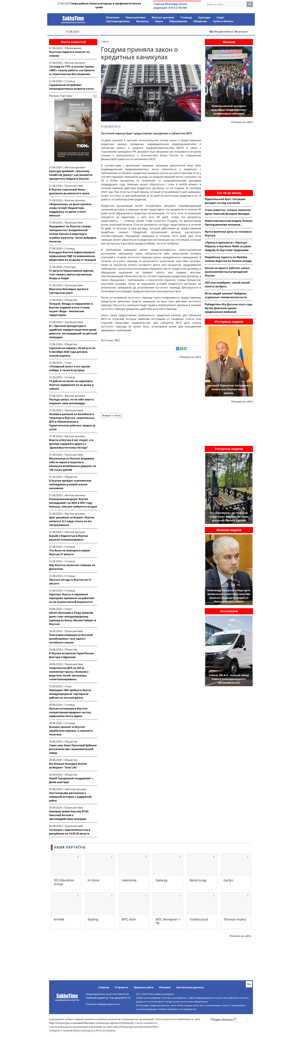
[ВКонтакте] (177, 348)
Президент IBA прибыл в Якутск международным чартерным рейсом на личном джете (70, 693)
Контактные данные (190, 987)
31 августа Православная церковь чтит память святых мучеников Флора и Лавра (71, 274)
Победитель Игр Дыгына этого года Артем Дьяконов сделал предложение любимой (228, 308)
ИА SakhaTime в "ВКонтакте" (231, 31)
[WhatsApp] (181, 348)
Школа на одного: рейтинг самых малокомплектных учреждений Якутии (227, 271)
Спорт (220, 17)
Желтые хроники (163, 17)
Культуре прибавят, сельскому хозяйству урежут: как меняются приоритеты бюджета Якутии (70, 174)
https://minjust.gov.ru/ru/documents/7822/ (135, 1026)
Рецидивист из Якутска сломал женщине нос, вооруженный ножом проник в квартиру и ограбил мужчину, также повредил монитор (72, 234)
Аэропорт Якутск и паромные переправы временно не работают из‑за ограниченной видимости (72, 598)
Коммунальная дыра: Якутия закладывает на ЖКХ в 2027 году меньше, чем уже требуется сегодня (73, 502)
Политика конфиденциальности (103, 1004)
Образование (178, 21)
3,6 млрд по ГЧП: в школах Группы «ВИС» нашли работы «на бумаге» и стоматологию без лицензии (72, 70)
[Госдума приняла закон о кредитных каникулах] (151, 92)
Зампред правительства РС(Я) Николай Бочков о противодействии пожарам (68, 815)
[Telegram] (185, 348)
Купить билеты (223, 21)
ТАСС (117, 340)
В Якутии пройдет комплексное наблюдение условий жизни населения (70, 484)
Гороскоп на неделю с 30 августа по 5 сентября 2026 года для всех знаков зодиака (72, 351)
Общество (200, 21)
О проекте (121, 987)
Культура (204, 17)
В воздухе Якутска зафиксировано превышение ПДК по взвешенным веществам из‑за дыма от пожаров (72, 256)
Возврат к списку (111, 415)
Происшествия (135, 17)
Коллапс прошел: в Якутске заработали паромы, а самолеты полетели (71, 730)
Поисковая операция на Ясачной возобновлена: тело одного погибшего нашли (71, 638)
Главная (103, 987)
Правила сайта (144, 987)
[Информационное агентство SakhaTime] (73, 18)
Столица (186, 17)
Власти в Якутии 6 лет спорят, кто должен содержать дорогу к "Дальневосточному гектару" (71, 443)
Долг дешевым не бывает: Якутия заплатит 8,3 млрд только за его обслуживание (71, 521)
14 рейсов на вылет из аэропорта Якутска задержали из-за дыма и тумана (71, 384)
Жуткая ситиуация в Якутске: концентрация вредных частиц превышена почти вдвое (70, 712)
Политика (112, 17)
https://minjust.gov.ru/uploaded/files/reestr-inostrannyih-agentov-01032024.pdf (91, 1022)
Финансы (142, 21)
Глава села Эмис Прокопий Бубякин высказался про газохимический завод (73, 749)
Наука (159, 21)
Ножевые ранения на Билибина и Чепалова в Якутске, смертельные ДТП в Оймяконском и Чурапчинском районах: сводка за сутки (72, 421)
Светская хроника (118, 21)
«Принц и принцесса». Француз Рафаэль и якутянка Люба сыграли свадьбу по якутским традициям (228, 246)
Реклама (165, 987)
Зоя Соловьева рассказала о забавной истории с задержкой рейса (70, 796)
